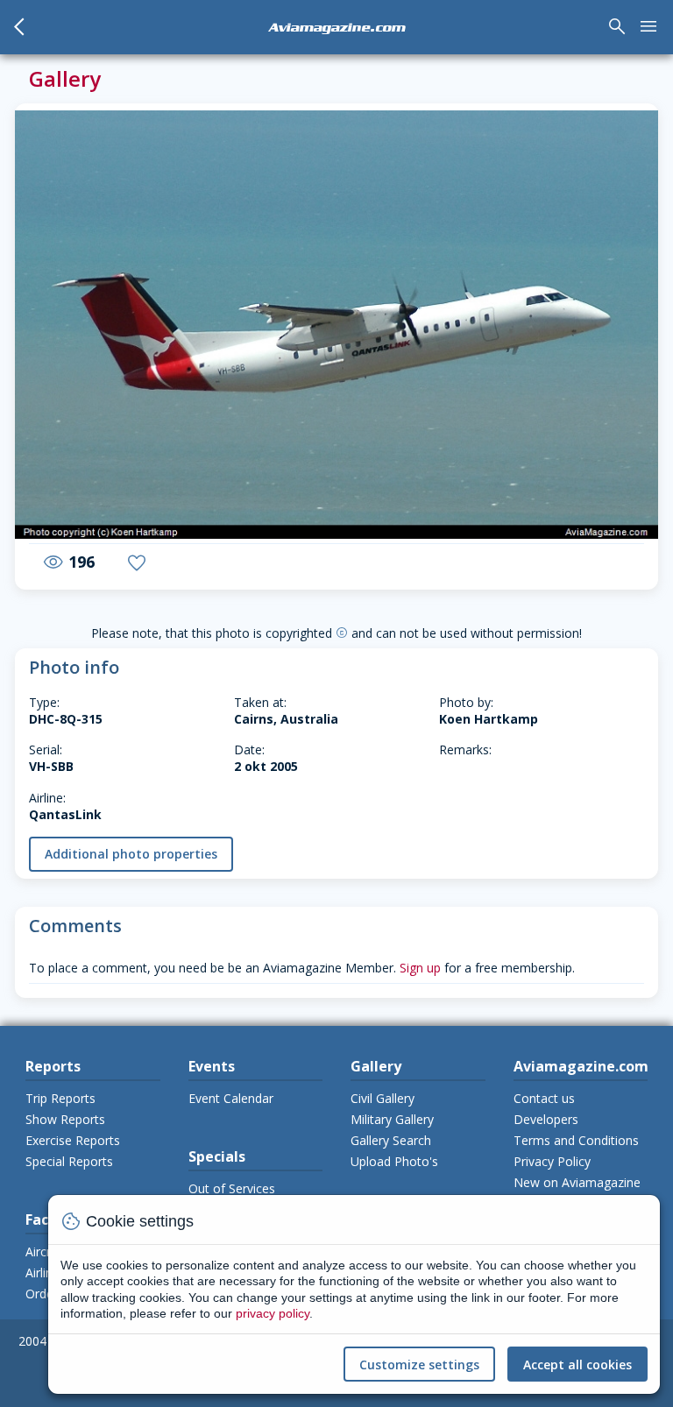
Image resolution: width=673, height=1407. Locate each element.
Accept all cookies (577, 1364)
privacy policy (272, 1313)
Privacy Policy (552, 1161)
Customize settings (419, 1364)
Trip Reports (60, 1098)
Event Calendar (230, 1098)
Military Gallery (392, 1119)
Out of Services (231, 1188)
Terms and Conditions (576, 1140)
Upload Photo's (394, 1161)
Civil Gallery (382, 1098)
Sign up (420, 967)
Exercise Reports (72, 1140)
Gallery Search (391, 1140)
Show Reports (65, 1119)
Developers (546, 1119)
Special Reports (69, 1161)
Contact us (544, 1098)
